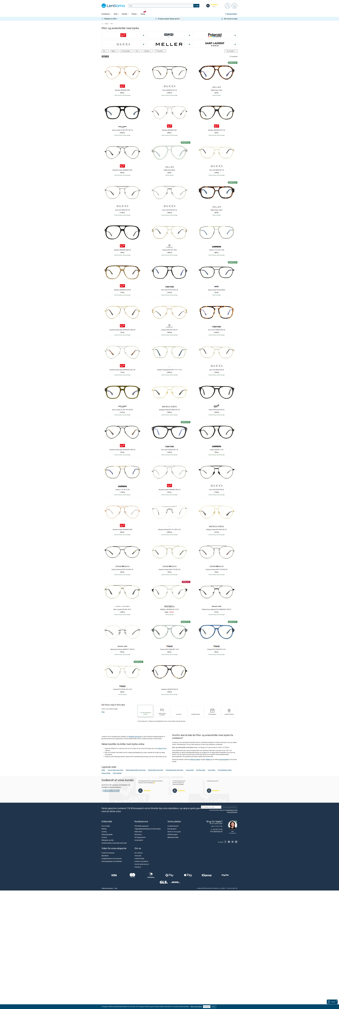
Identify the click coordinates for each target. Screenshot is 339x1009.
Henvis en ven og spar (174, 832)
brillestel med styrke (135, 737)
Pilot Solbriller (117, 773)
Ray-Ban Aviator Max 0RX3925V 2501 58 (122, 370)
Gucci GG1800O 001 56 (216, 170)
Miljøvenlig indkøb (173, 837)
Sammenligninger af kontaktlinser (112, 861)
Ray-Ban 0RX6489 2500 (122, 90)
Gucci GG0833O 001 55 (169, 90)
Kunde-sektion (138, 840)
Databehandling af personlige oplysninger (114, 843)
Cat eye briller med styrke (115, 770)
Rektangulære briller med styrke (135, 770)
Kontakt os (137, 867)
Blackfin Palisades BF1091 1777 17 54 (169, 370)
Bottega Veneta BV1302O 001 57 (216, 529)
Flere (103, 712)
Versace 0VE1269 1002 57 (169, 330)
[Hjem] (102, 23)
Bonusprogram (171, 829)
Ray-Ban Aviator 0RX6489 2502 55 (169, 489)
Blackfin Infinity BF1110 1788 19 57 (169, 529)
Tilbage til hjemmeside (107, 888)
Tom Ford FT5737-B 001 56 (169, 290)
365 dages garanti (139, 837)
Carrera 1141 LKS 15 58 (216, 250)
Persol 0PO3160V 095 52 (216, 410)
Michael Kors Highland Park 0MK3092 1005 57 (216, 609)
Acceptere (206, 1006)
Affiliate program (172, 834)
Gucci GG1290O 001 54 (122, 210)
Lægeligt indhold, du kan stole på (111, 858)
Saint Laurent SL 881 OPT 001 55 (122, 130)
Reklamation (138, 832)
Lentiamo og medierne (141, 861)
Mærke (113, 51)
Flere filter (160, 51)
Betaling (104, 829)
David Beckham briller (224, 770)
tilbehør (208, 759)
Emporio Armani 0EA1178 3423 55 (216, 569)
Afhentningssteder (107, 834)
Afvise (213, 1006)
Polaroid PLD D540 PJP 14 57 (216, 649)
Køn (104, 51)
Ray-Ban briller (200, 770)
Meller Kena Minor (169, 170)
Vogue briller (190, 770)
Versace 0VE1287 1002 (169, 250)
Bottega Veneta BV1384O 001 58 (169, 410)
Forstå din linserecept (108, 853)
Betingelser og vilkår (108, 840)
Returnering (137, 834)
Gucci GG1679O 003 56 (216, 489)
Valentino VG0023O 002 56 (169, 689)
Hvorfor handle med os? (141, 864)
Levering (104, 832)
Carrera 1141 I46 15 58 (122, 489)
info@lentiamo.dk (217, 831)
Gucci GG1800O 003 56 (216, 370)
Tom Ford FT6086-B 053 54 (216, 330)
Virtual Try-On (162, 748)
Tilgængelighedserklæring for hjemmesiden (147, 829)
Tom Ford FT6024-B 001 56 (169, 450)
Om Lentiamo (138, 853)
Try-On (333, 1002)
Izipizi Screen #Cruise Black (216, 290)
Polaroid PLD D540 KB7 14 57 (169, 649)
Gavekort (104, 837)
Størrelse (146, 51)
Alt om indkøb (106, 826)
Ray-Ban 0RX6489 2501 (169, 130)
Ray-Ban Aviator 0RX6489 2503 (122, 170)
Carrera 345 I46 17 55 (216, 450)
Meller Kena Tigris (216, 90)
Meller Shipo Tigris (216, 210)
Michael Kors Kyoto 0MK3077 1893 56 (122, 649)
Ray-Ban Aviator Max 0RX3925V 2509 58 (122, 450)
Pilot (104, 56)
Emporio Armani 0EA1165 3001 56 (122, 569)
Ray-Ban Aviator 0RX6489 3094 (122, 529)
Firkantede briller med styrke (174, 770)
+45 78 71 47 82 (217, 829)
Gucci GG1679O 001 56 (169, 210)
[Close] (336, 1000)
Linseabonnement (172, 826)
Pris (137, 51)
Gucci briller (211, 770)
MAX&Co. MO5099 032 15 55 (169, 609)
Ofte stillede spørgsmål (141, 826)
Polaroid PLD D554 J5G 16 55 (122, 689)
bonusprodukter (224, 759)
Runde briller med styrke (155, 770)
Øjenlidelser (105, 856)
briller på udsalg (195, 759)
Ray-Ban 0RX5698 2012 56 (216, 130)
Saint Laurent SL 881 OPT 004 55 (122, 410)
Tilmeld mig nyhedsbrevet (230, 807)
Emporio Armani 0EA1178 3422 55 (169, 569)
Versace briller (106, 773)
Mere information (196, 1006)
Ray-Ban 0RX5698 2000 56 (122, 250)
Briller (106, 23)
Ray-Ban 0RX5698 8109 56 (122, 290)
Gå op (115, 888)
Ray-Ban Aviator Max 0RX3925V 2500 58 (122, 330)
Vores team (137, 856)
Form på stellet (126, 51)
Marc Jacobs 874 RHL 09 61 (122, 609)
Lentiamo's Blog (139, 858)
